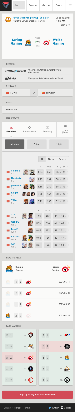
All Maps (15, 144)
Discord (67, 408)
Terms (26, 408)
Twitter (55, 408)
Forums (33, 5)
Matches (46, 5)
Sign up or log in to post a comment (37, 394)
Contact (7, 408)
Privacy (17, 408)
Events (59, 5)
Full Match (11, 109)
